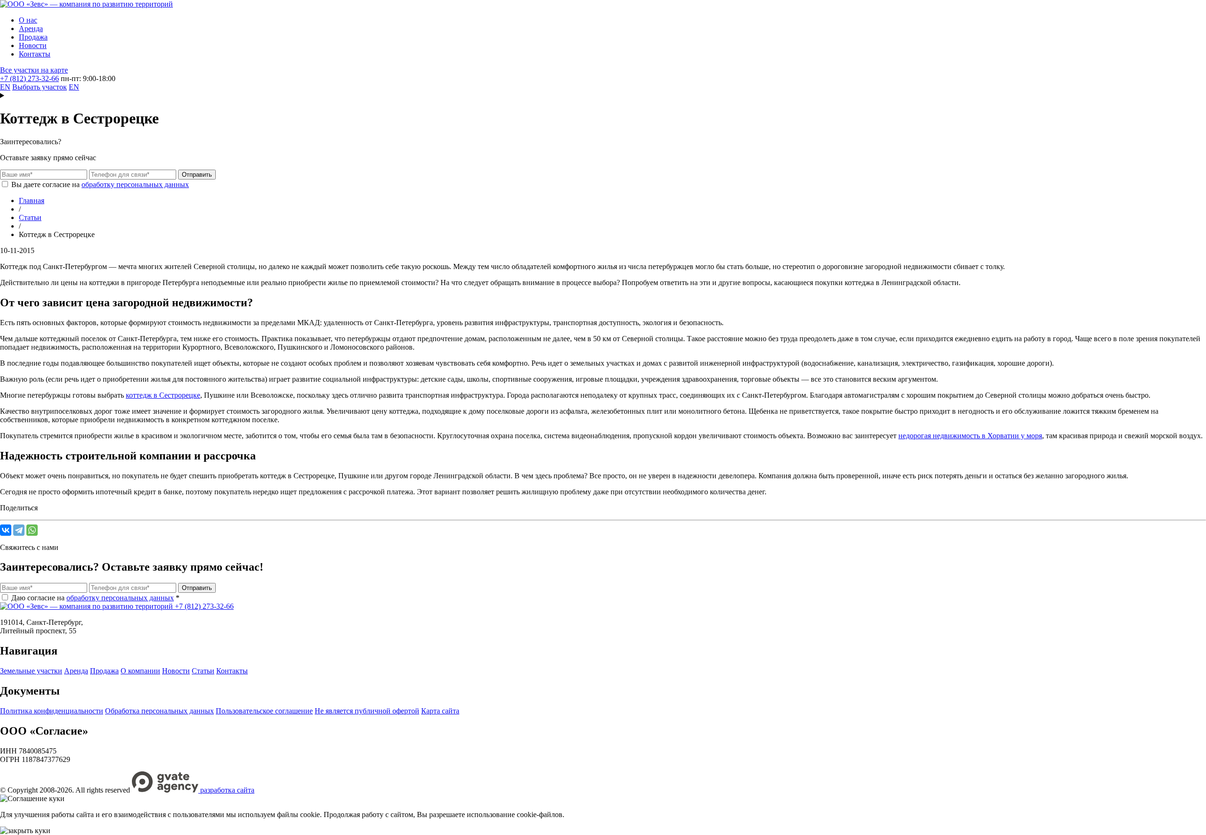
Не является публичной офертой (367, 711)
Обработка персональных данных (159, 711)
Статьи (203, 671)
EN (5, 87)
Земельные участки (31, 671)
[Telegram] (18, 530)
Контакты (34, 54)
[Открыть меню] (603, 95)
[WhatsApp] (32, 530)
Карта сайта (440, 711)
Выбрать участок (39, 87)
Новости (33, 45)
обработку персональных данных (135, 184)
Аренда (31, 29)
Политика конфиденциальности (51, 711)
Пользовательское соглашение (264, 711)
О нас (28, 20)
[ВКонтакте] (5, 530)
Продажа (33, 37)
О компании (140, 671)
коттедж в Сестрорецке (163, 395)
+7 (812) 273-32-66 (29, 78)
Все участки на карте (34, 70)
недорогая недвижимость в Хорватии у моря (970, 436)
